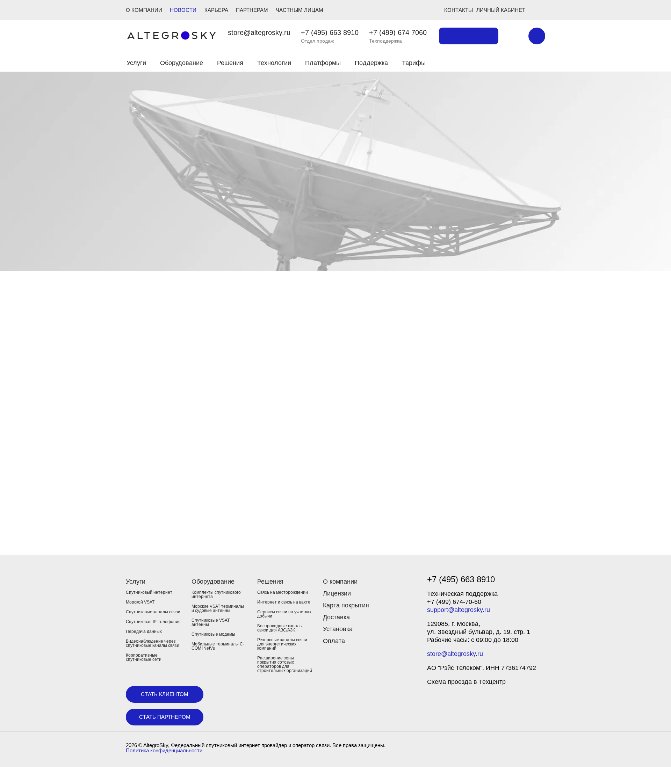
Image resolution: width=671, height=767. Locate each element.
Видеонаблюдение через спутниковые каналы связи (152, 643)
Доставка (336, 617)
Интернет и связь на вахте (283, 602)
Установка (338, 629)
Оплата (334, 640)
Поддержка (371, 62)
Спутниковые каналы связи (153, 611)
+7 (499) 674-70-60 (454, 601)
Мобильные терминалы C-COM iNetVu (218, 646)
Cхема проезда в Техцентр (466, 681)
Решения (230, 62)
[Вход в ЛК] (504, 62)
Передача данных (144, 631)
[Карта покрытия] (468, 36)
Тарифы (414, 62)
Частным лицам (299, 10)
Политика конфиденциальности (164, 750)
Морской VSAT (140, 602)
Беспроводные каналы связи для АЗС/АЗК (280, 628)
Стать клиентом (164, 694)
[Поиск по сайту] (513, 36)
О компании (340, 581)
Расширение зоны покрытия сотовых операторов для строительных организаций (284, 664)
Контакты (458, 10)
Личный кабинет (500, 10)
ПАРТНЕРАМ (252, 10)
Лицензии (337, 593)
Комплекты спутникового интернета (216, 594)
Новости (183, 10)
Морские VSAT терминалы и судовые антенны (218, 608)
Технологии (274, 62)
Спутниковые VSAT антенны (211, 622)
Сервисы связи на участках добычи (284, 614)
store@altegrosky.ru (259, 32)
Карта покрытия (346, 605)
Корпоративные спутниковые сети (143, 657)
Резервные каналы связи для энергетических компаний (282, 644)
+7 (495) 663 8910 (330, 32)
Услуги (136, 62)
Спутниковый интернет (149, 592)
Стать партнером (164, 717)
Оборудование (181, 62)
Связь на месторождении (282, 592)
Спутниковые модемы (213, 634)
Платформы (323, 62)
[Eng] (536, 36)
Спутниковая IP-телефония (153, 621)
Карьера (216, 10)
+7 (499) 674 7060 (398, 32)
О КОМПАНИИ (144, 10)
